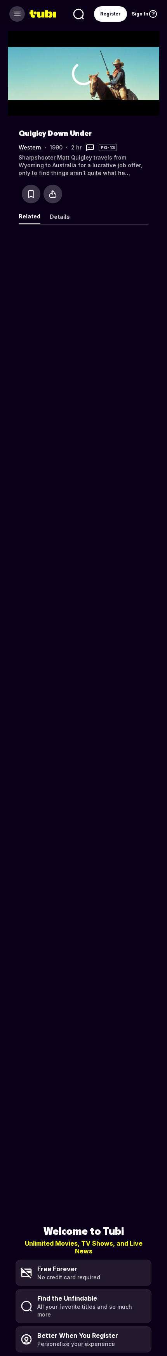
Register (110, 14)
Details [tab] (60, 216)
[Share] (52, 194)
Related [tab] (29, 216)
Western (30, 147)
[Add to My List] (31, 194)
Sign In (140, 14)
